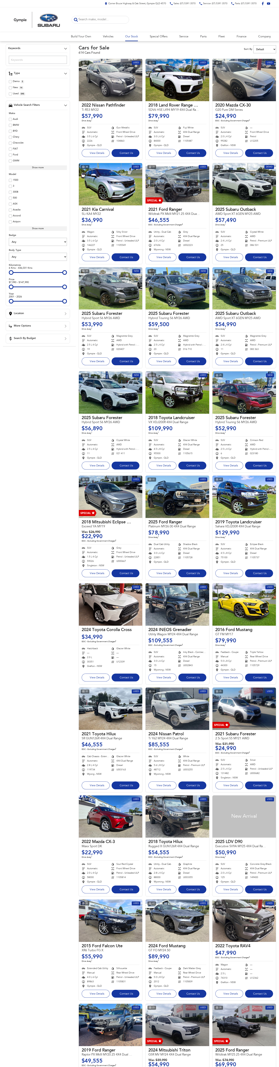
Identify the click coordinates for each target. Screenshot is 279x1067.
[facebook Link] (262, 3)
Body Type (15, 250)
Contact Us (126, 153)
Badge (12, 235)
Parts (203, 36)
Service (183, 36)
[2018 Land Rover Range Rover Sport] (177, 80)
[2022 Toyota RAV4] (244, 921)
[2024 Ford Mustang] (177, 921)
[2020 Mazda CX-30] (244, 80)
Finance (241, 36)
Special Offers (158, 36)
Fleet (221, 36)
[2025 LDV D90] (244, 816)
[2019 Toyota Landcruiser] (244, 497)
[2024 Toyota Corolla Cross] (110, 604)
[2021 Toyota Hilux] (110, 709)
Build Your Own (81, 36)
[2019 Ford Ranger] (110, 1025)
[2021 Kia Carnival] (110, 184)
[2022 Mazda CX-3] (110, 816)
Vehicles (108, 36)
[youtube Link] (268, 3)
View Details (97, 153)
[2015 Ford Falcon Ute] (110, 921)
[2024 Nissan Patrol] (177, 709)
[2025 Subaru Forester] (110, 288)
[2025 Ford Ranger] (177, 497)
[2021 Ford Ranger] (177, 184)
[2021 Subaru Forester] (244, 709)
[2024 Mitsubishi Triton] (177, 1025)
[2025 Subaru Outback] (244, 184)
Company (264, 36)
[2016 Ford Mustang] (244, 604)
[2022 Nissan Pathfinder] (110, 80)
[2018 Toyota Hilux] (177, 816)
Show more (38, 168)
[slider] (11, 272)
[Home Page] (37, 19)
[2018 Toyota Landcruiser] (177, 392)
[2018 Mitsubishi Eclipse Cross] (110, 497)
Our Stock (131, 36)
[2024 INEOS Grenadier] (177, 604)
